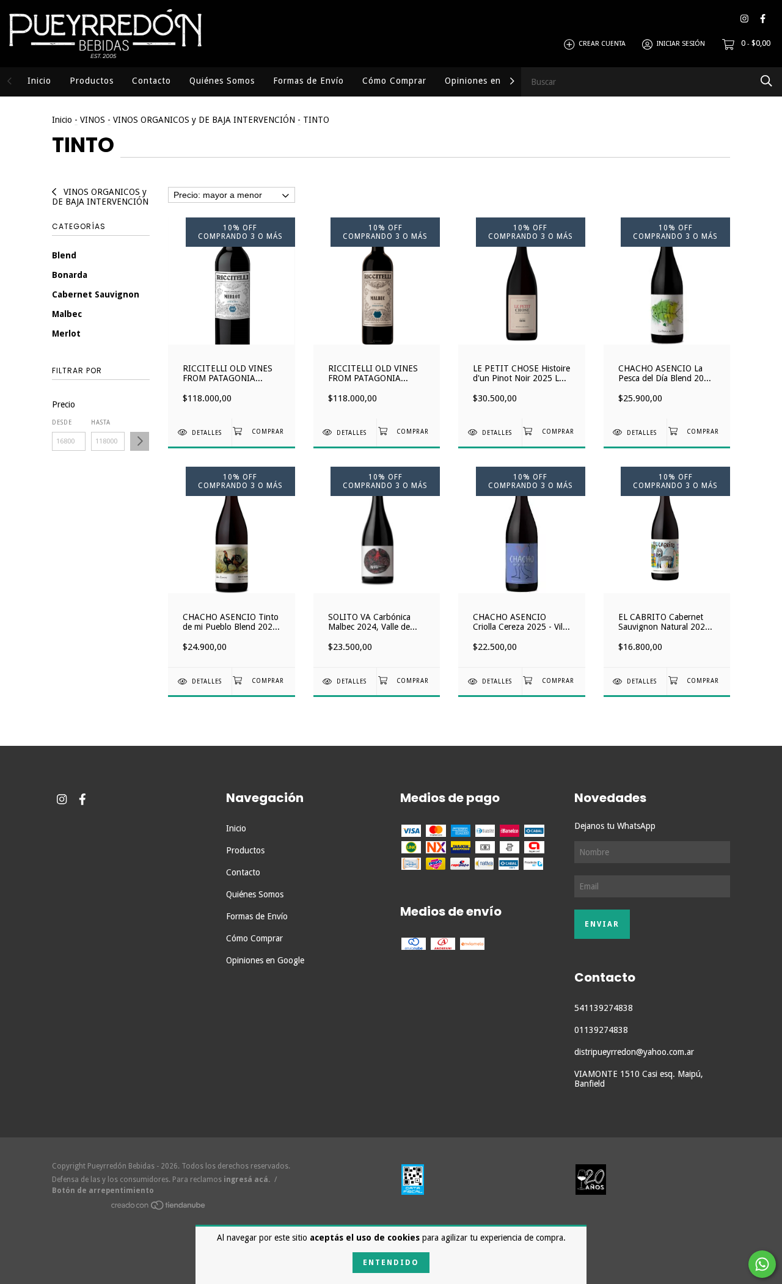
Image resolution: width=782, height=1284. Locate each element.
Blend (64, 255)
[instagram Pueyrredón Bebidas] (744, 18)
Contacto (151, 81)
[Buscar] (766, 81)
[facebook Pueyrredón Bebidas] (762, 18)
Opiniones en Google (490, 81)
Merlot (66, 333)
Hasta (101, 422)
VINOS (92, 120)
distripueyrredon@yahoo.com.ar (634, 1052)
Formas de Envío (308, 81)
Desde (62, 422)
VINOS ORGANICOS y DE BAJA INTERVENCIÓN (204, 120)
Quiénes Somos (222, 81)
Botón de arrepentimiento (103, 1190)
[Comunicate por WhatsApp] (762, 1264)
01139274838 (601, 1030)
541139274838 (603, 1008)
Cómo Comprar (394, 81)
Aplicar (139, 441)
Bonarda (69, 275)
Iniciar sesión (681, 44)
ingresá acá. (247, 1179)
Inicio (39, 81)
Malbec (67, 314)
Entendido (391, 1262)
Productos (92, 81)
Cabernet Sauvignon (95, 294)
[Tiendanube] (159, 1208)
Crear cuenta (602, 44)
